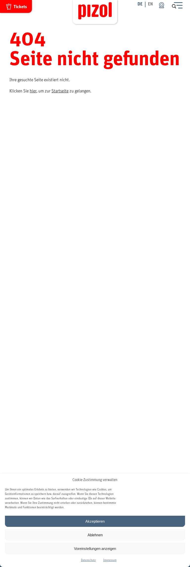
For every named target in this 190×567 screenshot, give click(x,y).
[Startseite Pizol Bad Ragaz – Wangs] (95, 12)
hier (33, 91)
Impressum (110, 560)
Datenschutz (88, 560)
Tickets (20, 7)
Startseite (60, 91)
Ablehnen (95, 535)
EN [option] (150, 4)
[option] (150, 4)
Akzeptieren (95, 521)
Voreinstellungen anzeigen (95, 548)
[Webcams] (161, 5)
